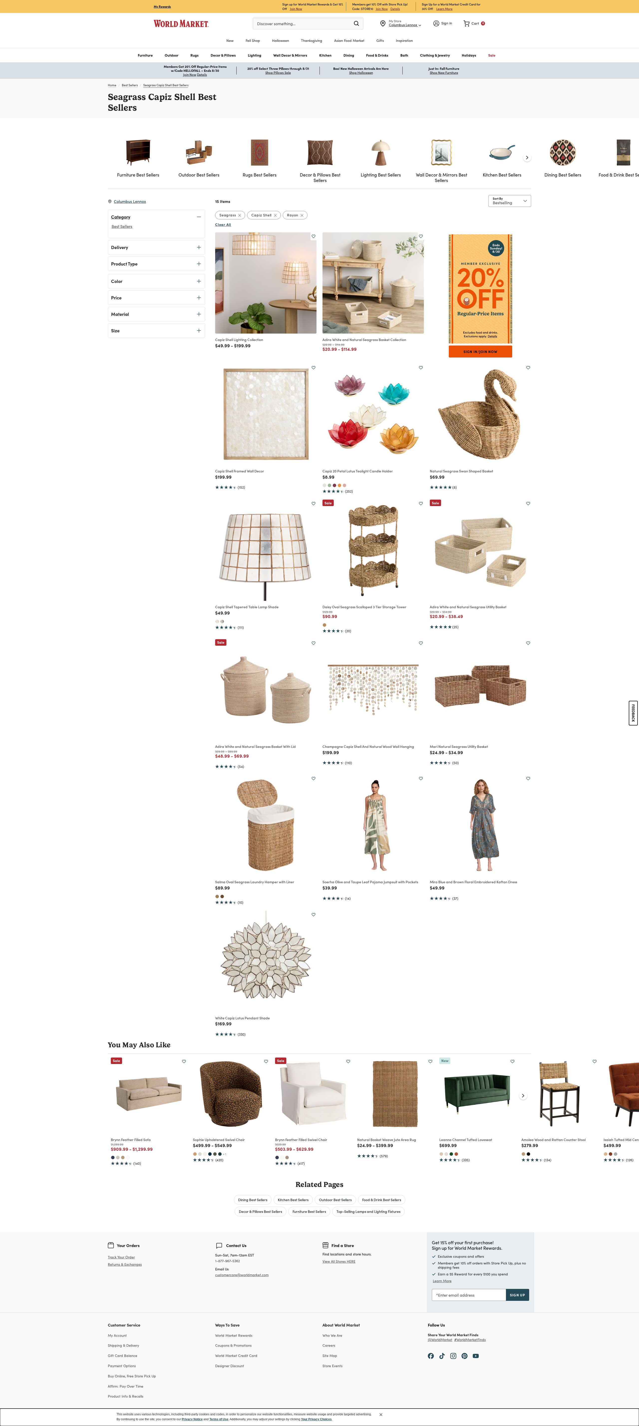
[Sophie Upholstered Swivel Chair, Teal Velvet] (220, 1154)
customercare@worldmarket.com (242, 1274)
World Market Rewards (233, 1335)
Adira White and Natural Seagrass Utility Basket (468, 606)
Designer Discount (229, 1365)
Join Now (296, 8)
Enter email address (456, 1295)
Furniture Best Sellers (309, 1211)
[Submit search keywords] (356, 23)
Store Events (332, 1365)
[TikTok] (442, 1355)
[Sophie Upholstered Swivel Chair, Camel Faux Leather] (195, 1154)
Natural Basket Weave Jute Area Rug (386, 1139)
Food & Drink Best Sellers (381, 1199)
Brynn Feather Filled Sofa (131, 1139)
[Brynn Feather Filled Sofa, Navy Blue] (113, 1157)
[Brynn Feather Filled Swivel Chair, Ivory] (282, 1157)
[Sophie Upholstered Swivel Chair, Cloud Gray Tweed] (200, 1154)
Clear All (223, 224)
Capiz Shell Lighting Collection (239, 339)
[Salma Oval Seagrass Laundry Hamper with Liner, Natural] (217, 896)
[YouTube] (476, 1355)
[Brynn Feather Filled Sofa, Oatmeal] (118, 1157)
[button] (145, 55)
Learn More (444, 8)
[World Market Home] (181, 23)
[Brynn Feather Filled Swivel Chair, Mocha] (287, 1157)
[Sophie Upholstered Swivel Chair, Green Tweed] (215, 1154)
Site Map (329, 1355)
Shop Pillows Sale (278, 72)
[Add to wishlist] (314, 236)
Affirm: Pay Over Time (125, 1386)
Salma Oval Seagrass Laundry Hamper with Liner (254, 881)
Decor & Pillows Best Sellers (260, 1211)
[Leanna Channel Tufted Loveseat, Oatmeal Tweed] (446, 1154)
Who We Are (332, 1335)
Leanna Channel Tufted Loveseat (465, 1139)
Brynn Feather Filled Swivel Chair (301, 1139)
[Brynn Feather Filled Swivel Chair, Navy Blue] (277, 1157)
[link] (474, 23)
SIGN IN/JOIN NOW (480, 351)
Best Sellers (130, 85)
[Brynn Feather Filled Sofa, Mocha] (123, 1157)
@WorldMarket (440, 1340)
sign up (517, 1294)
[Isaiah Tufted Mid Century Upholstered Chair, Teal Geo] (616, 1154)
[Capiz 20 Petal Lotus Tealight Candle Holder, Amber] (339, 485)
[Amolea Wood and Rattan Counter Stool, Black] (528, 1154)
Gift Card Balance (122, 1355)
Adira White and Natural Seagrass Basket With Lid (255, 746)
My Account (117, 1335)
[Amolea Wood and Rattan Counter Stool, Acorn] (523, 1154)
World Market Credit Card (236, 1355)
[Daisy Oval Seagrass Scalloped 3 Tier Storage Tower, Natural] (324, 625)
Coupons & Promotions (233, 1345)
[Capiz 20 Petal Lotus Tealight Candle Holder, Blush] (344, 485)
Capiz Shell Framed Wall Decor (239, 470)
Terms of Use (218, 1419)
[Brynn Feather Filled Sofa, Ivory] (128, 1157)
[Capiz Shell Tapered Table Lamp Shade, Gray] (222, 622)
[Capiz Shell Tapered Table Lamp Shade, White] (217, 622)
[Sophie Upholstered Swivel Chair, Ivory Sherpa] (205, 1154)
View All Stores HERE (338, 1261)
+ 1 (224, 1154)
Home (112, 85)
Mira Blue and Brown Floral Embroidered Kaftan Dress (473, 881)
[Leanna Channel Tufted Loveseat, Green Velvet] (451, 1154)
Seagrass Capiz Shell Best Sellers (165, 85)
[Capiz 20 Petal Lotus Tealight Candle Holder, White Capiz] (324, 485)
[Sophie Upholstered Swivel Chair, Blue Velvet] (210, 1154)
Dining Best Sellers (252, 1199)
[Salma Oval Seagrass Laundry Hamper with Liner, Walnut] (222, 896)
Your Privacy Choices (316, 1419)
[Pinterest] (465, 1355)
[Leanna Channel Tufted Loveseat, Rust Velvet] (456, 1154)
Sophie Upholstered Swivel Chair (219, 1139)
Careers (328, 1345)
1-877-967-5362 (227, 1261)
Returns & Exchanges (125, 1264)
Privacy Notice (192, 1419)
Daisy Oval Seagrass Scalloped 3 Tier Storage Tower (364, 606)
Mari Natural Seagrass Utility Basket (459, 746)
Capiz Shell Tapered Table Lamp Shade (247, 606)
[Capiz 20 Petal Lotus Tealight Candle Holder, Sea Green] (329, 485)
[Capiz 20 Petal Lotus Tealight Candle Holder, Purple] (334, 485)
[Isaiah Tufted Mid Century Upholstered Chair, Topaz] (606, 1154)
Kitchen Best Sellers (293, 1199)
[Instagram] (453, 1355)
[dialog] (319, 1417)
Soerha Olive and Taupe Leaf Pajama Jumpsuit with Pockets (370, 881)
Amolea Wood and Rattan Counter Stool (553, 1139)
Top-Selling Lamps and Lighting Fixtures (368, 1211)
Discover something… (276, 23)
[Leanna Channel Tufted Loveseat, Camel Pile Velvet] (441, 1154)
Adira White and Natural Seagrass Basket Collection (364, 339)
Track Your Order (121, 1257)
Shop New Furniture (444, 72)
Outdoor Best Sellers (335, 1199)
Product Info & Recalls (125, 1396)
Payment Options (122, 1365)
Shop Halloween (361, 72)
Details (395, 9)
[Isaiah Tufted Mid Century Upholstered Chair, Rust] (611, 1154)
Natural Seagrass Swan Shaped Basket (461, 470)
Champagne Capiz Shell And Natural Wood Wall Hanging (368, 746)
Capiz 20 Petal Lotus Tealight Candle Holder (357, 470)
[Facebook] (431, 1355)
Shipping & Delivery (123, 1345)
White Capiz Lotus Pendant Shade (242, 1017)
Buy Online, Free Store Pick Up (132, 1376)
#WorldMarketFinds (470, 1340)
